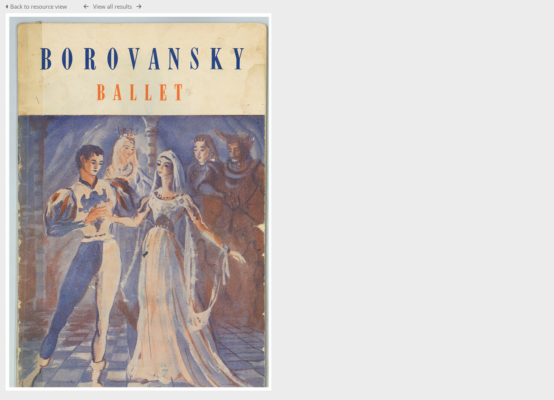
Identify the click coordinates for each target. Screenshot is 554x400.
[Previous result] (86, 6)
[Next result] (138, 6)
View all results (112, 6)
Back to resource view (39, 6)
